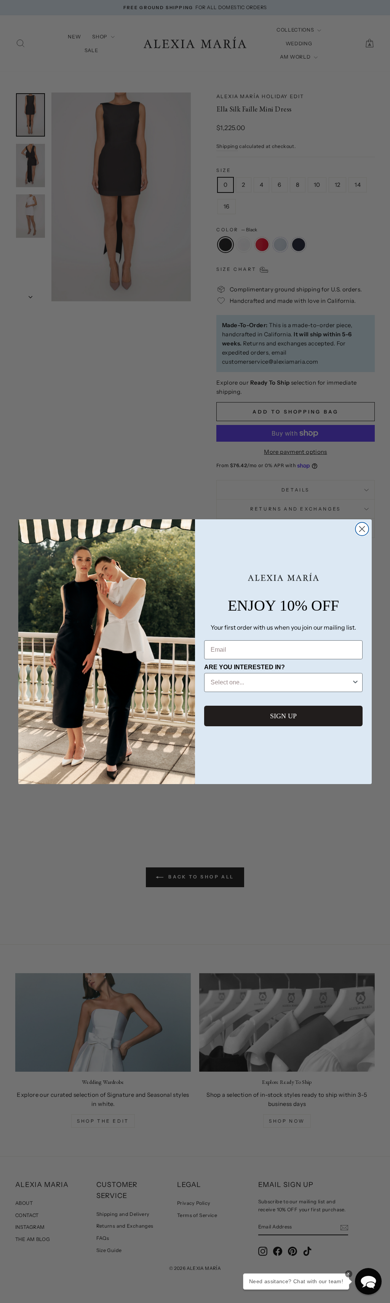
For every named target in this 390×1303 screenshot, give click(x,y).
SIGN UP (283, 716)
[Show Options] (355, 682)
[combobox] (281, 682)
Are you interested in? (244, 667)
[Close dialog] (362, 529)
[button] (368, 1281)
